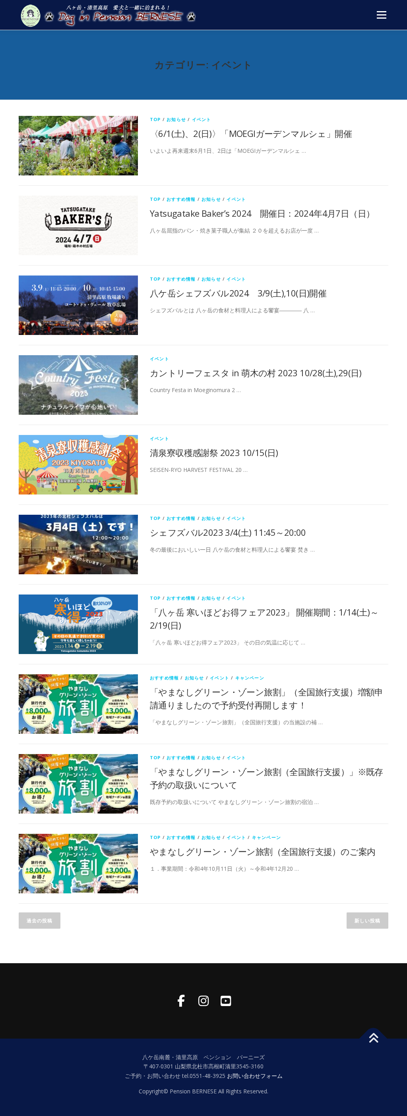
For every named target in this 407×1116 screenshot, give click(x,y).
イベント (201, 119)
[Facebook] (181, 1001)
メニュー (381, 15)
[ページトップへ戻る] (373, 1038)
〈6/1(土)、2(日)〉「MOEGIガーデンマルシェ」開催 (251, 133)
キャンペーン (249, 678)
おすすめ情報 (181, 199)
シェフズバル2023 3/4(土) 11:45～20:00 (228, 532)
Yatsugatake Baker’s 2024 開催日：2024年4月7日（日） (262, 213)
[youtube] (226, 1001)
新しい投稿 (367, 920)
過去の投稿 (39, 920)
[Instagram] (203, 1001)
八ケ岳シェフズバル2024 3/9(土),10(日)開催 (238, 293)
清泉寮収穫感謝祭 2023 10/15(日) (214, 452)
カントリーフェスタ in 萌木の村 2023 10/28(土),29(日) (256, 373)
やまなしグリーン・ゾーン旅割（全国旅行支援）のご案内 (262, 851)
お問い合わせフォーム (255, 1075)
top (155, 119)
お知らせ (176, 119)
